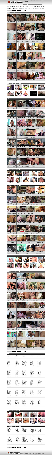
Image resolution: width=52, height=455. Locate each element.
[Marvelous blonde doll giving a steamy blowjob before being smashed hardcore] (40, 241)
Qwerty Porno (10, 176)
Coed (15, 361)
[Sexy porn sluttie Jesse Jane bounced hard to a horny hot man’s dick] (21, 212)
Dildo (15, 380)
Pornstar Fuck (31, 6)
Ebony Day (26, 423)
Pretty (30, 389)
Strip (38, 370)
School (31, 402)
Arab (7, 364)
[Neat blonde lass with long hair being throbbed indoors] (30, 145)
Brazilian (8, 393)
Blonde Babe (13, 6)
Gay (22, 363)
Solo (38, 360)
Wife (38, 402)
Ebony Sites (24, 430)
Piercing (31, 383)
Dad (15, 375)
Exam (15, 391)
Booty (8, 392)
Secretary (31, 404)
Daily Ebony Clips (41, 417)
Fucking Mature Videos (33, 430)
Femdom (16, 399)
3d (7, 355)
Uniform (38, 391)
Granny (23, 370)
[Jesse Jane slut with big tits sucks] (40, 212)
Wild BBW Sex (40, 439)
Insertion (23, 385)
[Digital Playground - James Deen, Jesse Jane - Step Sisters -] (30, 212)
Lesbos (39, 428)
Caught (8, 404)
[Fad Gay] (40, 106)
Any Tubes (11, 262)
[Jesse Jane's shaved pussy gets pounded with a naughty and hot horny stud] (11, 212)
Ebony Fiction (41, 423)
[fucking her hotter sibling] (30, 49)
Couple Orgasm (27, 6)
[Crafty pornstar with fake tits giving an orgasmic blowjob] (11, 164)
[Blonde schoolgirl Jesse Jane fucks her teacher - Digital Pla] (30, 241)
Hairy (23, 373)
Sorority (38, 361)
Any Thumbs (41, 182)
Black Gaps (33, 417)
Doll (15, 384)
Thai (38, 380)
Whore (38, 401)
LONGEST (19, 10)
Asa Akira (36, 8)
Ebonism (18, 423)
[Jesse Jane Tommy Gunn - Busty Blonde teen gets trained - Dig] (21, 202)
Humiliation (23, 381)
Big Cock (8, 379)
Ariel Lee (43, 8)
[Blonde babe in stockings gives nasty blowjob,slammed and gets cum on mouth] (30, 231)
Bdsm (8, 374)
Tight (38, 382)
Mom (30, 360)
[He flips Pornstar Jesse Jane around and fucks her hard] (30, 68)
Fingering (16, 402)
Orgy (30, 374)
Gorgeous (23, 369)
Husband (23, 382)
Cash (7, 402)
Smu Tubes (41, 268)
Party (30, 379)
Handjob (23, 374)
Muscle (31, 364)
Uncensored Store (26, 176)
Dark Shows (10, 423)
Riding (30, 399)
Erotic (15, 389)
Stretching (39, 369)
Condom (16, 365)
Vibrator (38, 394)
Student (38, 371)
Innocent (23, 384)
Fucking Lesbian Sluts (33, 427)
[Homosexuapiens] (40, 20)
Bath (7, 371)
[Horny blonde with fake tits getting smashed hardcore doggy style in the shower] (21, 135)
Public (30, 393)
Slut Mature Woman (40, 437)
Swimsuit (39, 374)
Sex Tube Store (33, 268)
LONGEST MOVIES (35, 4)
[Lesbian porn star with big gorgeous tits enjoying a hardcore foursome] (11, 20)
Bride (7, 394)
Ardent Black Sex (18, 417)
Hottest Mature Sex (33, 440)
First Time (16, 403)
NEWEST (14, 10)
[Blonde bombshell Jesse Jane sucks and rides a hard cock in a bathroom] (40, 145)
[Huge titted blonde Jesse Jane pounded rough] (30, 298)
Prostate (31, 391)
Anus (7, 363)
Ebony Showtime (25, 429)
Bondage (8, 390)
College (16, 362)
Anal (7, 361)
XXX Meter (39, 441)
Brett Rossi (17, 8)
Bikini (7, 382)
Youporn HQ (18, 182)
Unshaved (39, 392)
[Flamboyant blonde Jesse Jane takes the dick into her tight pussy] (21, 116)
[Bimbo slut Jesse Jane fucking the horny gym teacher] (30, 202)
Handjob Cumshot (17, 6)
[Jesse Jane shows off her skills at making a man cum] (11, 145)
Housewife (23, 379)
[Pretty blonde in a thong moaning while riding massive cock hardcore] (40, 116)
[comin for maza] (30, 327)
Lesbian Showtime (33, 442)
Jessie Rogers (32, 8)
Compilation (16, 364)
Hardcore (23, 375)
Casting (8, 403)
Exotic (15, 392)
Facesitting (16, 394)
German (23, 364)
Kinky (23, 392)
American (8, 360)
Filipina (16, 401)
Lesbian (23, 401)
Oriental (31, 375)
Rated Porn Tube (18, 268)
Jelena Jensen (24, 8)
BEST (9, 10)
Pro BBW (39, 436)
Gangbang (23, 362)
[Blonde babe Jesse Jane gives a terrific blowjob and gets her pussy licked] (30, 106)
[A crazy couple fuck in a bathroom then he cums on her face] (30, 116)
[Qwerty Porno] (40, 337)
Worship (39, 404)
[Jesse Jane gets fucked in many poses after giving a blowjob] (11, 231)
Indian (23, 383)
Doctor (15, 382)
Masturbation (31, 355)
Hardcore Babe (43, 6)
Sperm (38, 364)
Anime (8, 362)
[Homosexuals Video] (40, 49)
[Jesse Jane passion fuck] (21, 308)
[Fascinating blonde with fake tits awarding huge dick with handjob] (21, 327)
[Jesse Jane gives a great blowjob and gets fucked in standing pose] (30, 39)
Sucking (38, 372)
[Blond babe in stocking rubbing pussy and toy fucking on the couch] (30, 78)
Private (31, 390)
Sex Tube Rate (26, 268)
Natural (31, 365)
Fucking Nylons (32, 432)
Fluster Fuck (9, 432)
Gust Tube (18, 262)
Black (8, 385)
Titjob (38, 383)
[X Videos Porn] (11, 4)
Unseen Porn (33, 176)
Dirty (15, 381)
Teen (38, 379)
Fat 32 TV (24, 442)
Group (23, 371)
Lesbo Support (40, 427)
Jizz (22, 391)
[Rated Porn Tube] (40, 78)
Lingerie (23, 403)
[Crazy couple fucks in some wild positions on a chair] (40, 68)
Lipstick (23, 404)
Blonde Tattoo (9, 6)
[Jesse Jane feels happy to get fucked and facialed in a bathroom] (11, 202)
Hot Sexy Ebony (25, 431)
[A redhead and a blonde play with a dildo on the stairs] (11, 78)
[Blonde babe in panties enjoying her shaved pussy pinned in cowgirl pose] (40, 327)
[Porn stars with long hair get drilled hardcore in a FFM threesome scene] (30, 164)
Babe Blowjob (38, 6)
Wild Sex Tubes (11, 182)
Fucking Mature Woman (33, 431)
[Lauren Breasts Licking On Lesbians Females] (11, 337)
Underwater (39, 390)
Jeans (23, 389)
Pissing (31, 384)
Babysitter (8, 369)
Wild (38, 403)
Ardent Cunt (9, 429)
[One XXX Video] (40, 164)
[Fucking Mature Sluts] (40, 135)
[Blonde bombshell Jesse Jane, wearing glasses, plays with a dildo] (21, 49)
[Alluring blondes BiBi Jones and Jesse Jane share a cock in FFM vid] (21, 39)
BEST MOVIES (25, 4)
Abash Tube (26, 182)
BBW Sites (24, 438)
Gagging (23, 361)
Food (23, 355)
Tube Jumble (18, 176)
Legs (23, 400)
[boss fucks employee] (30, 20)
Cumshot (16, 371)
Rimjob (31, 400)
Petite (30, 382)
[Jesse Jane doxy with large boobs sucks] (21, 241)
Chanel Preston (13, 8)
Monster (31, 362)
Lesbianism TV (32, 441)
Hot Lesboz (32, 439)
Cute (15, 373)
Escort (15, 390)
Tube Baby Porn (11, 417)
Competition (16, 363)
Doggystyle (16, 383)
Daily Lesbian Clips (25, 441)
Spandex (39, 362)
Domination (16, 385)
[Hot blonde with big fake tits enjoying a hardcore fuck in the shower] (11, 39)
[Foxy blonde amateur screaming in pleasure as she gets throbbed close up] (30, 135)
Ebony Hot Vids (25, 427)
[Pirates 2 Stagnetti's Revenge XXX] (40, 39)
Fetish (15, 400)
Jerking (23, 390)
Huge (23, 380)
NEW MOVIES (30, 4)
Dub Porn (9, 431)
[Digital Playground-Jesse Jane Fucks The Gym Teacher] (11, 298)
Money (31, 361)
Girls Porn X (39, 442)
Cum (15, 370)
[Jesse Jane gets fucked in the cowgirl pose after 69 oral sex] (30, 337)
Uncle (38, 389)
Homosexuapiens (33, 437)
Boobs (8, 391)
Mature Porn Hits (40, 432)
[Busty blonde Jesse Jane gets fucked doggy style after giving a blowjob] (21, 298)
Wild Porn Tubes (41, 176)
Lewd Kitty (39, 429)
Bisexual (8, 383)
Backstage (8, 370)
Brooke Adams (39, 8)
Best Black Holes (26, 417)
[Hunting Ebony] (40, 308)
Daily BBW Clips (25, 440)
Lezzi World (39, 431)
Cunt (15, 372)
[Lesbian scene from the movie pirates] (11, 49)
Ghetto (23, 365)
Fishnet (16, 404)
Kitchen (23, 394)
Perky (30, 381)
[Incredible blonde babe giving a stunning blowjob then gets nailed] (21, 145)
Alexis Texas (9, 8)
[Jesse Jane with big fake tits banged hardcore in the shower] (11, 135)
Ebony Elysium (33, 423)
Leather (23, 399)
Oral (30, 372)
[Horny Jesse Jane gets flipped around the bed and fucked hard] (21, 68)
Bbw (7, 373)
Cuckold (16, 369)
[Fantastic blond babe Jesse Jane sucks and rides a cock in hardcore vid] (40, 298)
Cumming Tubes (25, 439)
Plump (30, 385)
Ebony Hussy (24, 428)
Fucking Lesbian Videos (33, 428)
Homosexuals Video (33, 436)
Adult (33, 182)
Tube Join (9, 428)
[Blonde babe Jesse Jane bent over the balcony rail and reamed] (11, 106)
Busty (8, 399)
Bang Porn (9, 430)
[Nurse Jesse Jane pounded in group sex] (11, 327)
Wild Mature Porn (40, 440)
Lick (22, 402)
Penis (30, 380)
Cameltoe (8, 400)
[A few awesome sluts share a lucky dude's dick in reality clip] (21, 20)
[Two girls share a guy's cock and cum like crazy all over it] (11, 241)
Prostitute (31, 392)
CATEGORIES (40, 4)
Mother (31, 363)
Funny (23, 360)
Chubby (16, 355)
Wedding (39, 399)
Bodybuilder (8, 389)
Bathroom (8, 372)
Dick (15, 379)
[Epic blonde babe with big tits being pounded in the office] (11, 68)
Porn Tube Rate (41, 262)
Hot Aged (32, 438)
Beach (8, 375)
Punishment (31, 394)
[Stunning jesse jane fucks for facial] (21, 164)
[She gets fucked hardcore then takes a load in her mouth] (11, 116)
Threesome (39, 381)
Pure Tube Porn (11, 268)
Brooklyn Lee (20, 8)
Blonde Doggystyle (22, 6)
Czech (15, 374)
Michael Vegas (28, 8)
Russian (31, 401)
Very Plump (39, 438)
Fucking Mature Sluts (33, 429)
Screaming (31, 403)
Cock (15, 360)
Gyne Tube (26, 262)
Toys (38, 385)
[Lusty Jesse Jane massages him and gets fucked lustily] (21, 337)
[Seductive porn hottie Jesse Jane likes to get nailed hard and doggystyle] (30, 308)
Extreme (16, 393)
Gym (23, 372)
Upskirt (38, 393)
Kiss (22, 393)
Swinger (38, 375)
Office (30, 369)
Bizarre (8, 384)
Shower (38, 355)
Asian (8, 365)
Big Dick (8, 380)
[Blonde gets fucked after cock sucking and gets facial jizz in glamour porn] (21, 78)
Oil (30, 370)
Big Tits (8, 381)
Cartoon (8, 401)
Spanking (39, 363)
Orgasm (31, 373)
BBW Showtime (25, 437)
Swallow (38, 373)
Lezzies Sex (39, 430)
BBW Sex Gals (25, 436)
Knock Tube (33, 262)
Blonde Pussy (35, 6)
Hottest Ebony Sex (25, 432)
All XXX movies (10, 427)
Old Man (31, 371)
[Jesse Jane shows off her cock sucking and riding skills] (21, 106)
